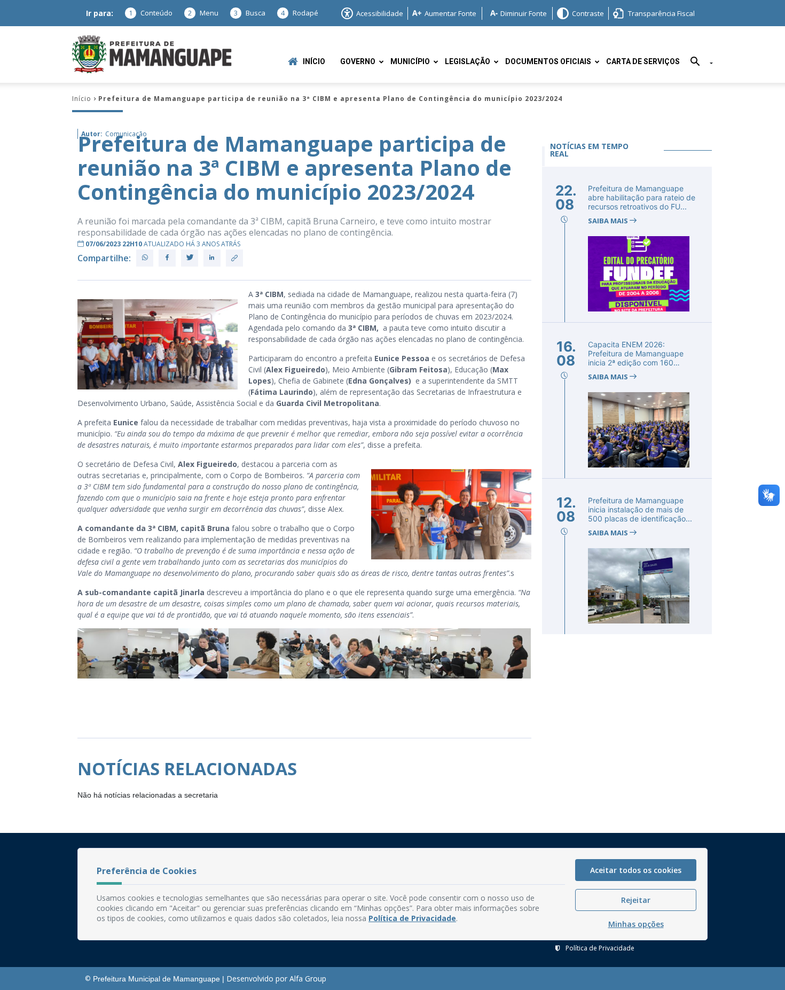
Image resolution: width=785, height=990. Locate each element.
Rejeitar (635, 900)
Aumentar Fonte (450, 13)
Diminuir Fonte (523, 13)
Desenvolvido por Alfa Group (276, 978)
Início (314, 61)
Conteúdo (150, 13)
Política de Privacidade (600, 948)
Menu (203, 13)
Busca (249, 13)
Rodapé (299, 13)
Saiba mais (609, 220)
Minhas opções (636, 924)
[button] (697, 63)
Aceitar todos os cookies (635, 870)
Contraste (588, 13)
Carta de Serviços (643, 61)
